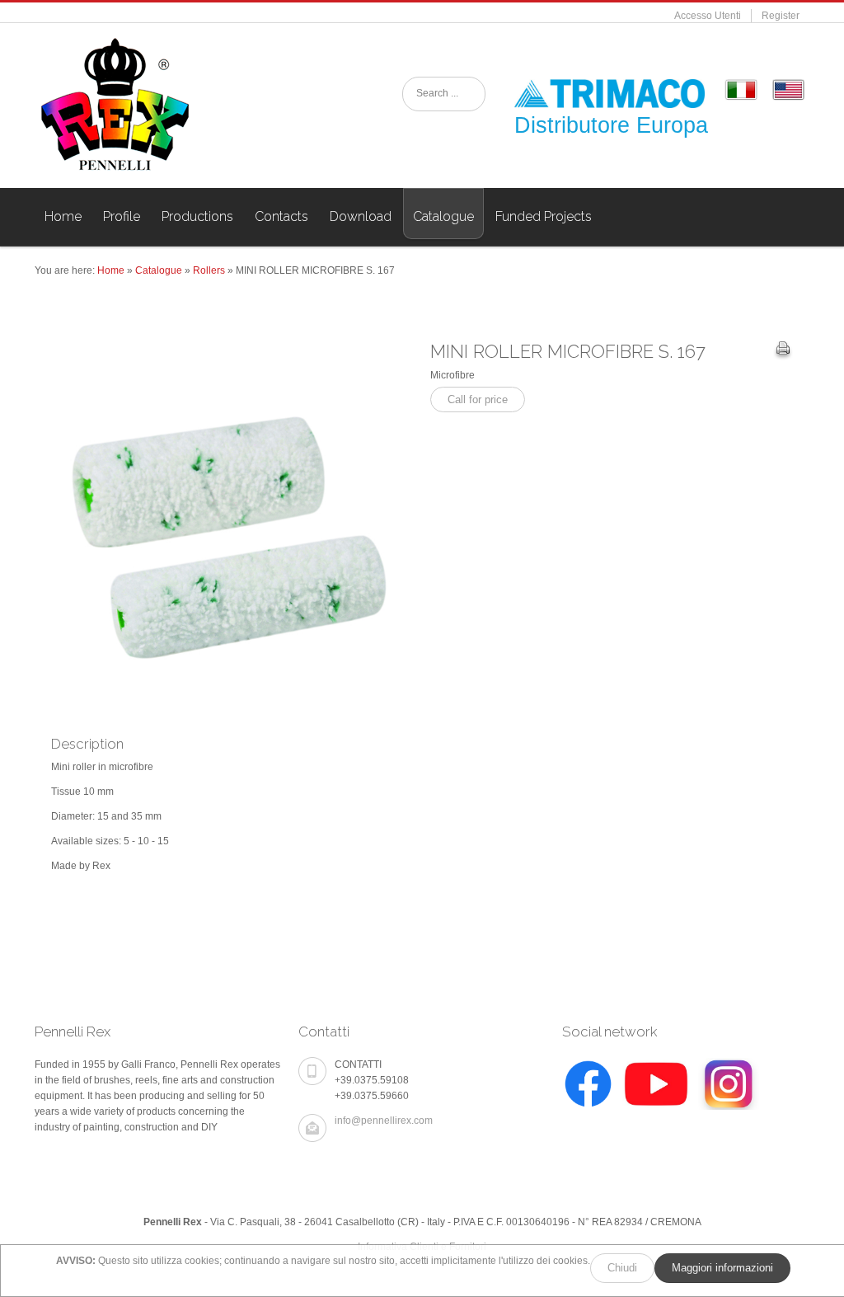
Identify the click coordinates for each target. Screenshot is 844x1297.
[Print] (783, 350)
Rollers (209, 270)
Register (780, 15)
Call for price (478, 399)
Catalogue (158, 270)
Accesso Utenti (707, 15)
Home (110, 270)
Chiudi (622, 1268)
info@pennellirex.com (384, 1120)
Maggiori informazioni (722, 1268)
